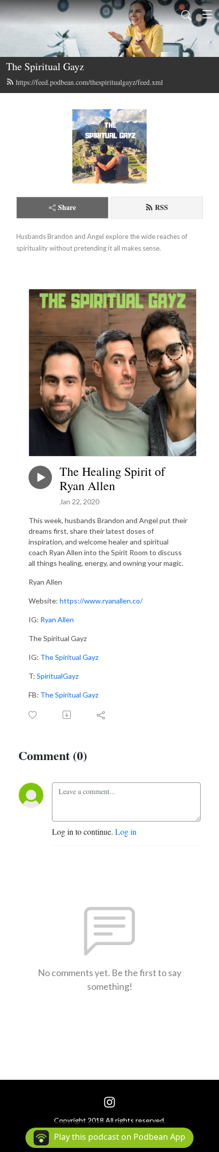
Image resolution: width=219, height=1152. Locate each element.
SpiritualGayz (57, 676)
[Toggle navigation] (207, 14)
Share (67, 207)
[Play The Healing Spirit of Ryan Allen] (40, 477)
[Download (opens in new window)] (67, 715)
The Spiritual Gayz (45, 66)
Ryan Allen (57, 619)
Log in (125, 831)
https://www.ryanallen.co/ (101, 600)
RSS (161, 207)
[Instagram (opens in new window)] (109, 1101)
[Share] (101, 714)
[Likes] (33, 715)
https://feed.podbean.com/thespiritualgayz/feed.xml (89, 82)
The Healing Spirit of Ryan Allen (112, 479)
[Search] (186, 14)
